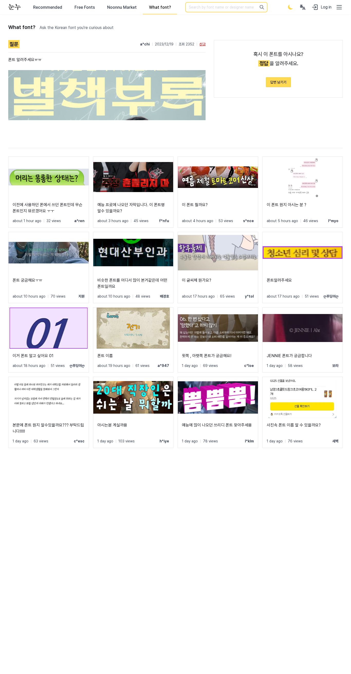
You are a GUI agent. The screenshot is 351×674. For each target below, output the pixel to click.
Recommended (47, 7)
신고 (202, 44)
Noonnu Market (122, 7)
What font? (160, 7)
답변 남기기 (278, 82)
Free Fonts (85, 7)
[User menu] (302, 7)
